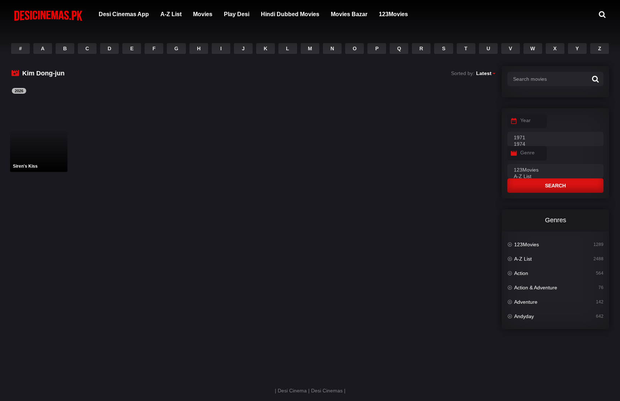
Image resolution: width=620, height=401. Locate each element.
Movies (202, 14)
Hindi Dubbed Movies (290, 14)
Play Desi (236, 14)
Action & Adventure (535, 287)
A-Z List (171, 14)
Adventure (525, 302)
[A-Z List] (555, 176)
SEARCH (555, 185)
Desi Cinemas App (124, 14)
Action (521, 273)
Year (525, 120)
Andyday (524, 316)
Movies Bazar (349, 14)
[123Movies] (555, 170)
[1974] (555, 144)
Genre (527, 152)
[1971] (555, 138)
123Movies (393, 14)
